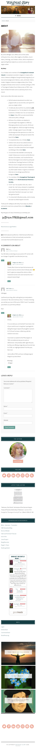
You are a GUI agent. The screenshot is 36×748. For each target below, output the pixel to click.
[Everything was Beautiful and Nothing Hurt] (11, 599)
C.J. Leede (20, 605)
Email (6, 413)
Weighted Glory (20, 744)
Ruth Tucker (9, 288)
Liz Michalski (20, 570)
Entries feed (4, 629)
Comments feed (5, 632)
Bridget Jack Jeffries (17, 262)
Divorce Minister (5, 531)
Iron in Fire (4, 536)
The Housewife (19, 590)
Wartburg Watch (5, 548)
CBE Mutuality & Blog (6, 528)
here (12, 115)
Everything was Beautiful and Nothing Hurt (19, 597)
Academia (4, 208)
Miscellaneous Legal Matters (8, 226)
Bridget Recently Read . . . (18, 557)
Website (6, 420)
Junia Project (4, 539)
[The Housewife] (11, 593)
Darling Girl (17, 569)
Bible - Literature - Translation (9, 525)
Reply (3, 260)
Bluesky (28, 206)
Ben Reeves (18, 600)
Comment (7, 388)
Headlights (17, 604)
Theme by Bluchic (18, 745)
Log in (2, 627)
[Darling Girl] (11, 572)
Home (3, 21)
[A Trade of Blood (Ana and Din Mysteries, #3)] (11, 564)
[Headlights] (11, 608)
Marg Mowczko (5, 542)
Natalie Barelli (20, 592)
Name (6, 406)
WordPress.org (5, 635)
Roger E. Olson (5, 545)
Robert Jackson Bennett (20, 563)
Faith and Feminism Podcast (8, 533)
